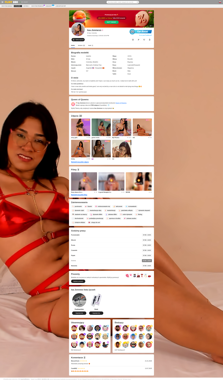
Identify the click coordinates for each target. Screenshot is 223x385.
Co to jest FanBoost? (145, 35)
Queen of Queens (121, 103)
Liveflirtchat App (61, 6)
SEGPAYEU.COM (45, 379)
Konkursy (49, 6)
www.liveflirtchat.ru (25, 379)
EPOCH (39, 379)
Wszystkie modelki (7, 6)
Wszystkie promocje (37, 6)
